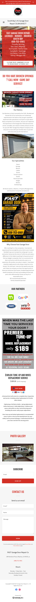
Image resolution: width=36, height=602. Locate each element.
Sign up (18, 481)
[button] (3, 22)
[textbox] (18, 474)
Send (18, 538)
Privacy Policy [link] (28, 544)
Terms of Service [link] (16, 545)
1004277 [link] (23, 23)
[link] (18, 11)
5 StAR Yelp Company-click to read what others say (18, 63)
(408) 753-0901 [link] (18, 561)
